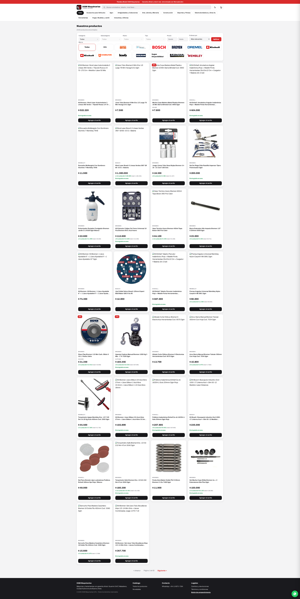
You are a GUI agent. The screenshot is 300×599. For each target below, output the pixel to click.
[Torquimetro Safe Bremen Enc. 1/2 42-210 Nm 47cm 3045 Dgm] (131, 458)
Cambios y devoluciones (200, 586)
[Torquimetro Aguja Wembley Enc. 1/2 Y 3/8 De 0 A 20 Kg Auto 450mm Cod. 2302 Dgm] (94, 395)
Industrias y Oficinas (121, 18)
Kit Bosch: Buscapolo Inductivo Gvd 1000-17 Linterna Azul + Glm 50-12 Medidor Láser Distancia (204, 418)
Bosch (117, 163)
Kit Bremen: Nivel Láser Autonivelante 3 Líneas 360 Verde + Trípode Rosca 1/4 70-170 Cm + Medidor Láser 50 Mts (93, 104)
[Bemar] (141, 47)
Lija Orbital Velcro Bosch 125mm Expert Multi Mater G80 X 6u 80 (129, 292)
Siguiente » (162, 571)
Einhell (192, 100)
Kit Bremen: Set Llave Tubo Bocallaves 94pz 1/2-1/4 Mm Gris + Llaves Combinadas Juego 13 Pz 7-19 (131, 544)
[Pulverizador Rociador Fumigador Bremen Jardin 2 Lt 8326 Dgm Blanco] (94, 206)
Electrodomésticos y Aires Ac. (205, 13)
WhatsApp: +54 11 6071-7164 (172, 586)
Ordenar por (193, 35)
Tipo (146, 35)
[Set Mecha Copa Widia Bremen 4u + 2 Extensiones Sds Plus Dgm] (205, 458)
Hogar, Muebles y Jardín (101, 18)
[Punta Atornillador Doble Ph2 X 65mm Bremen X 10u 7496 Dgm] (168, 458)
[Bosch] (159, 47)
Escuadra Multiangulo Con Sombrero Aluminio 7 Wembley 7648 (91, 166)
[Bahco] (123, 47)
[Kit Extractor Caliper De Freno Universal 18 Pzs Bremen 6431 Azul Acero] (131, 206)
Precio (169, 35)
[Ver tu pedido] (221, 7)
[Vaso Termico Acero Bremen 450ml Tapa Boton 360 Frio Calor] (168, 206)
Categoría (82, 35)
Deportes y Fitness (183, 13)
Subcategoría (105, 35)
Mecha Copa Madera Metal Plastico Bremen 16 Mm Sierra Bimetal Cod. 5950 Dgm (168, 104)
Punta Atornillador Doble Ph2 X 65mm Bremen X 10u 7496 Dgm (166, 481)
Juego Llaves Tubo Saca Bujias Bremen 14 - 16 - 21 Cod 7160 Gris (168, 166)
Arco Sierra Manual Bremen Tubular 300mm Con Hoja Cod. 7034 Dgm (205, 355)
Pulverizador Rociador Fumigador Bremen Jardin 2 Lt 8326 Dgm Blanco (93, 229)
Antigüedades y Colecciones (128, 13)
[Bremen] (177, 47)
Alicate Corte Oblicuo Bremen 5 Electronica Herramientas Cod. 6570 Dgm (168, 355)
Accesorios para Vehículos (95, 13)
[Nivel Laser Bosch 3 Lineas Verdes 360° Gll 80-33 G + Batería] (131, 143)
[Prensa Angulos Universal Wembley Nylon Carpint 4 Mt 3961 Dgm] (205, 269)
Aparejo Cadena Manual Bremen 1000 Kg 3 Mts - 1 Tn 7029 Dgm (131, 355)
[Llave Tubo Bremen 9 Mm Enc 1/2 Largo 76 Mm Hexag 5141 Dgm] (131, 80)
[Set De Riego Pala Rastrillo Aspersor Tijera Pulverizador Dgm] (205, 143)
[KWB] (123, 55)
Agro (111, 13)
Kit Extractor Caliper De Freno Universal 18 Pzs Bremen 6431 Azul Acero (130, 229)
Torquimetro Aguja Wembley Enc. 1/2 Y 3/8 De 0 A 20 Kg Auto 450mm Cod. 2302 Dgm (93, 418)
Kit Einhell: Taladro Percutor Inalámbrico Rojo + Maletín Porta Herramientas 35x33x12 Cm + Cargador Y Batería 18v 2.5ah (167, 292)
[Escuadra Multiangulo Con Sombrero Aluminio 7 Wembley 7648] (94, 143)
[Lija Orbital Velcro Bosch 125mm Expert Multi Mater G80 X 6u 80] (131, 269)
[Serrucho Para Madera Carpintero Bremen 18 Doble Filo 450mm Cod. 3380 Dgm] (94, 520)
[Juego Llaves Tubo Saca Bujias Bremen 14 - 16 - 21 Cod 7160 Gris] (168, 143)
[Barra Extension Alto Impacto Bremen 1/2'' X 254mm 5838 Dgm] (205, 206)
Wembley (81, 163)
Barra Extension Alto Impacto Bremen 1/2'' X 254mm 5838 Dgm (205, 229)
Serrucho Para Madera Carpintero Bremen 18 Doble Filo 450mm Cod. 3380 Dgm (93, 544)
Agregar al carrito (94, 120)
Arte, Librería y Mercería (150, 13)
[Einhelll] (87, 55)
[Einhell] (213, 47)
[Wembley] (195, 55)
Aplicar (216, 39)
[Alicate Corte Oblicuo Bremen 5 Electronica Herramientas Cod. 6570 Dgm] (168, 332)
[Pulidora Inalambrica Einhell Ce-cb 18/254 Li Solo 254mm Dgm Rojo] (168, 395)
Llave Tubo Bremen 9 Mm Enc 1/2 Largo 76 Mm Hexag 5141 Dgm (131, 104)
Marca (81, 42)
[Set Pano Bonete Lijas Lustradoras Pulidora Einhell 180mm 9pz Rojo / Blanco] (94, 458)
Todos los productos (140, 586)
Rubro (125, 35)
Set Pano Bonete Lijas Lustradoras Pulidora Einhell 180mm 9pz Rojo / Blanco (94, 481)
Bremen (81, 100)
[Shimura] (177, 55)
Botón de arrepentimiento (201, 592)
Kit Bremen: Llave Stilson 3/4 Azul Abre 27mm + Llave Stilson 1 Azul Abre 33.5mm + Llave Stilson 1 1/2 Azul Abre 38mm (130, 418)
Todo (80, 13)
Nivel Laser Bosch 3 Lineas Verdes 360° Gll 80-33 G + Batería (131, 166)
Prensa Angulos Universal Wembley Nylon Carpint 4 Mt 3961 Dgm (204, 292)
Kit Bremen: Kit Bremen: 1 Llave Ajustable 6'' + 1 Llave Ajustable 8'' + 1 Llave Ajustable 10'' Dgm (94, 292)
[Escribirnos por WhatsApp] (295, 594)
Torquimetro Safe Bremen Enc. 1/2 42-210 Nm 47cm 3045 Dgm (130, 481)
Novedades (137, 589)
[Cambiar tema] (215, 7)
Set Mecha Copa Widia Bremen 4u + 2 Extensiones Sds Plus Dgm (203, 481)
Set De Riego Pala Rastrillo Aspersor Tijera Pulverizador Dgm (205, 166)
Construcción (168, 13)
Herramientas (83, 18)
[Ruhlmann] (141, 55)
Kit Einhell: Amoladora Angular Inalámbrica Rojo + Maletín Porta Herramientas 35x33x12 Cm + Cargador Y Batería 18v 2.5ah (205, 104)
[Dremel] (195, 47)
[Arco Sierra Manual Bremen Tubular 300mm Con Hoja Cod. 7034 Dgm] (205, 332)
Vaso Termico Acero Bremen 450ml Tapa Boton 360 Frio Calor (167, 229)
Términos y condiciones (199, 589)
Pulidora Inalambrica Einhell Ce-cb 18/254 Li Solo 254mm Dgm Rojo (168, 418)
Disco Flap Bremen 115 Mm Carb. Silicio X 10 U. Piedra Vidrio (93, 355)
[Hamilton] (105, 55)
